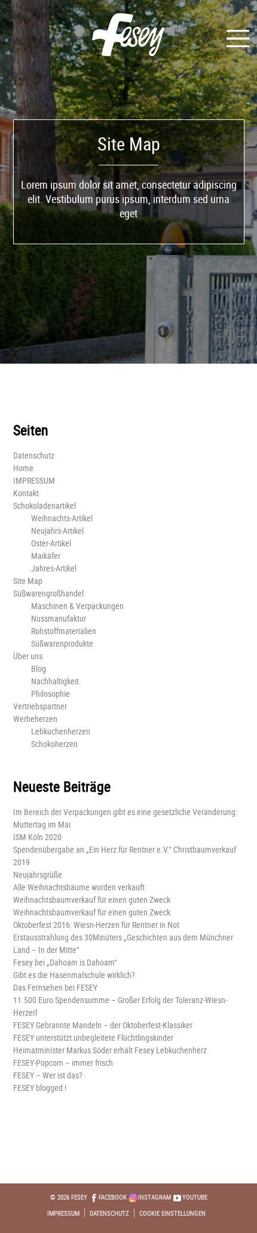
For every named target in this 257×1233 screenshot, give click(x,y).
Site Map (27, 580)
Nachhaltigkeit (55, 681)
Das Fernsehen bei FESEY (55, 987)
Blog (38, 668)
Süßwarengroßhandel (48, 593)
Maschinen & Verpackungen (77, 605)
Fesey (79, 1196)
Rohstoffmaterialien (63, 631)
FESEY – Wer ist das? (47, 1075)
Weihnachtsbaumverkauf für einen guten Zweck (91, 899)
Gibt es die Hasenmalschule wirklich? (74, 974)
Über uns (27, 656)
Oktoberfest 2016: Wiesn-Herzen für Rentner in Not (96, 924)
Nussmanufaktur (58, 618)
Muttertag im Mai (42, 824)
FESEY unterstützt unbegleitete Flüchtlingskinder (93, 1037)
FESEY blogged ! (39, 1087)
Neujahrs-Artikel (57, 530)
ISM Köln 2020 (37, 837)
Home (23, 467)
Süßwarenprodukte (62, 643)
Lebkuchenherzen (60, 731)
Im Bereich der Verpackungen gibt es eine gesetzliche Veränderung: (125, 811)
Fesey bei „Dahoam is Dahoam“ (65, 962)
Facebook (113, 1196)
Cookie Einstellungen (172, 1213)
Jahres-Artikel (54, 568)
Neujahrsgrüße (37, 874)
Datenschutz (33, 455)
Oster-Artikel (51, 543)
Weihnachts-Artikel (62, 518)
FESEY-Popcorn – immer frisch (63, 1062)
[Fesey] (129, 32)
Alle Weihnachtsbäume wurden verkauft (79, 887)
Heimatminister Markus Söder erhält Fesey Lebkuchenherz (110, 1050)
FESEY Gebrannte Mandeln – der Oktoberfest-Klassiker (102, 1025)
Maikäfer (45, 555)
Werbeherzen (35, 718)
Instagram (154, 1196)
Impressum (63, 1213)
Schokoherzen (54, 743)
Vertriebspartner (40, 706)
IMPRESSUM (34, 480)
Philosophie (50, 693)
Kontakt (26, 493)
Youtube (194, 1196)
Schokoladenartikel (44, 505)
